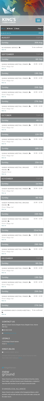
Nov (8, 33)
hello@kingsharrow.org (9, 333)
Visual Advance (10, 343)
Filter (40, 28)
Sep (4, 33)
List (4, 28)
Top (38, 38)
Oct (6, 33)
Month (10, 28)
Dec (10, 33)
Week (17, 28)
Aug (1, 33)
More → (21, 358)
